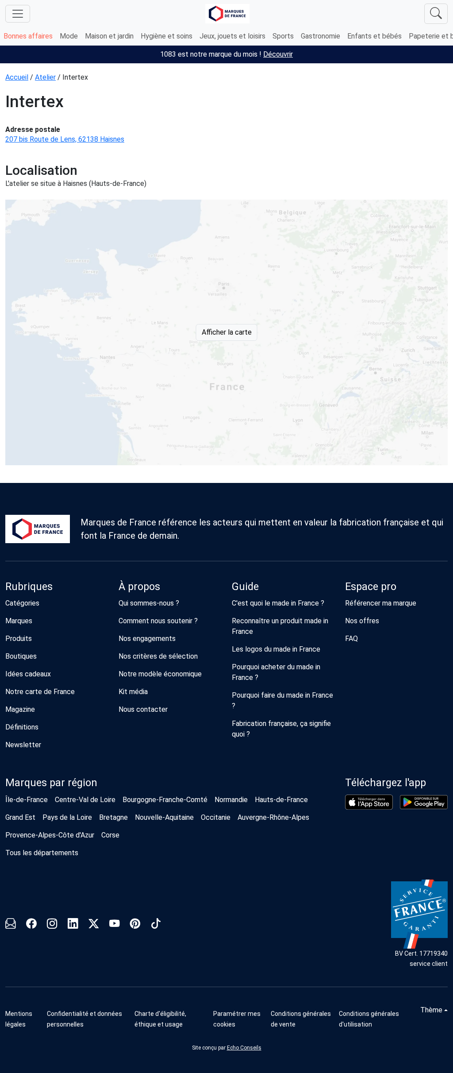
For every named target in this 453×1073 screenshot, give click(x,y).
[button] (238, 1019)
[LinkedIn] (73, 925)
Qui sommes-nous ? (149, 603)
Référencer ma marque (380, 603)
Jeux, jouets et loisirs (232, 36)
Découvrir (278, 54)
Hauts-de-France (281, 799)
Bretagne (113, 817)
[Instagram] (52, 925)
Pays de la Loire (67, 817)
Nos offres (362, 621)
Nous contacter (143, 709)
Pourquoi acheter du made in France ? (276, 672)
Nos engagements (147, 638)
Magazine (20, 709)
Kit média (133, 691)
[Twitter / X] (93, 925)
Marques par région (51, 782)
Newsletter (23, 745)
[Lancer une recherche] (436, 14)
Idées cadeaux (28, 674)
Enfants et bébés (374, 36)
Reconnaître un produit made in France (280, 626)
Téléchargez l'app (385, 782)
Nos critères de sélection (158, 656)
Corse (110, 835)
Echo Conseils (244, 1048)
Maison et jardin (109, 36)
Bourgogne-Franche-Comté (165, 799)
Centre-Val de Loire (85, 799)
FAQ (351, 638)
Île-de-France (26, 799)
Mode (69, 36)
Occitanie (215, 817)
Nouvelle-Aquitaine (164, 817)
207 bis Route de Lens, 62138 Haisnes (64, 139)
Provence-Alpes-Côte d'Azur (49, 835)
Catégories (22, 603)
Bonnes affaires (28, 36)
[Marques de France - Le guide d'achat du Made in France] (227, 13)
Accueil (16, 77)
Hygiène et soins (166, 36)
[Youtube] (114, 925)
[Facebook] (31, 925)
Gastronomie (320, 36)
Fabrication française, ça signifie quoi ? (281, 728)
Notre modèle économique (160, 674)
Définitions (21, 727)
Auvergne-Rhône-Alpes (273, 817)
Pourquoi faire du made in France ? (282, 700)
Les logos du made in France (276, 649)
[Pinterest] (135, 925)
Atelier (45, 77)
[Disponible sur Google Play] (424, 802)
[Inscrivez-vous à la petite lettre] (10, 925)
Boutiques (21, 656)
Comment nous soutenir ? (158, 621)
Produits (18, 638)
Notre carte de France (40, 691)
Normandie (231, 799)
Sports (283, 36)
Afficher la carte (227, 332)
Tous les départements (41, 853)
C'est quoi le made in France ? (278, 603)
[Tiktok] (156, 925)
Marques (18, 621)
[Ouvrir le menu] (17, 14)
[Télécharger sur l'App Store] (369, 802)
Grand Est (20, 817)
